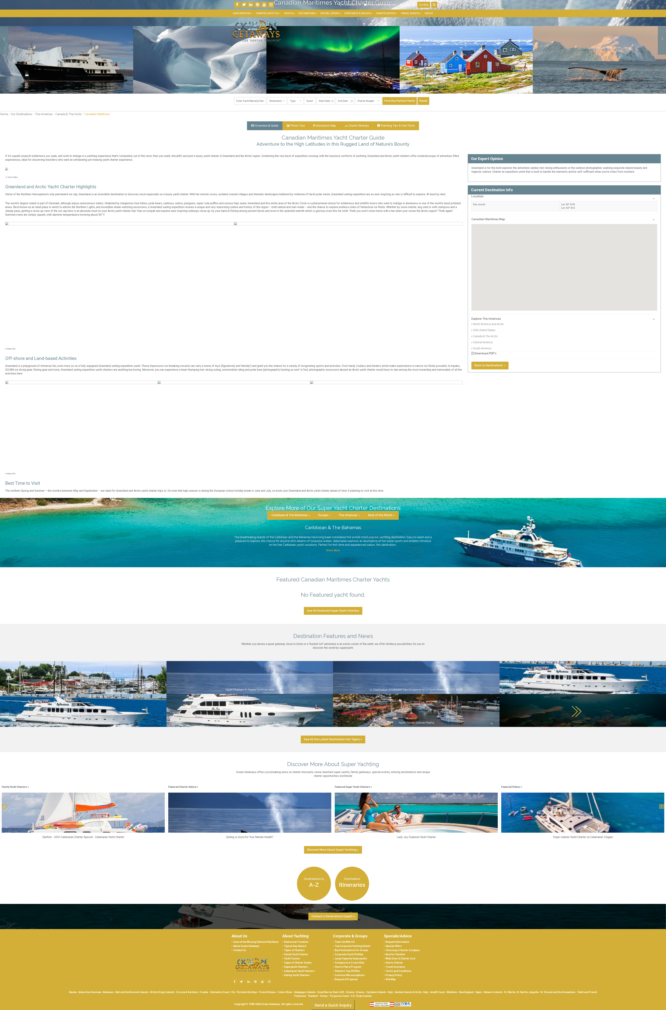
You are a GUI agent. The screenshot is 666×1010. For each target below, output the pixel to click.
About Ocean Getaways (246, 946)
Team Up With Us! (345, 941)
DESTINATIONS (306, 13)
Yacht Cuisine (292, 958)
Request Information (397, 941)
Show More (333, 550)
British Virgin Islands (162, 992)
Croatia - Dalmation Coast (214, 992)
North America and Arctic (488, 324)
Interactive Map (326, 125)
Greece (350, 992)
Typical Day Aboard (295, 946)
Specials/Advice (398, 936)
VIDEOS (429, 13)
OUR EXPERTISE (242, 13)
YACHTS (288, 13)
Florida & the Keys (247, 992)
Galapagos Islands (305, 992)
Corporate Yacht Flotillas (349, 954)
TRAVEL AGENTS (410, 13)
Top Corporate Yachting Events (352, 946)
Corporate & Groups (350, 936)
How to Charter (394, 962)
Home (4, 114)
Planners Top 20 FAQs (347, 971)
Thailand (313, 996)
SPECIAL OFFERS (329, 13)
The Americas (44, 114)
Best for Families (395, 954)
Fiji (233, 992)
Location (477, 196)
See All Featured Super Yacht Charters (333, 610)
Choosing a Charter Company (403, 950)
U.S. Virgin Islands (361, 996)
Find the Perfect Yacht (399, 100)
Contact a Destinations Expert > (333, 916)
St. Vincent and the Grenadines (557, 992)
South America (482, 348)
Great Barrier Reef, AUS (330, 992)
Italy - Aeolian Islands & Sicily (404, 992)
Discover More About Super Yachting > (333, 849)
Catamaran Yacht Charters (299, 971)
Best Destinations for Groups (351, 950)
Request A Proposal (346, 979)
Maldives (452, 992)
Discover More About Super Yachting (333, 764)
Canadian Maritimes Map (488, 219)
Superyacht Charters (296, 966)
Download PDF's (485, 353)
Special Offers (394, 946)
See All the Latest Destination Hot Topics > (333, 739)
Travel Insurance (395, 966)
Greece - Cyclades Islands (371, 992)
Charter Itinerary (358, 125)
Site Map (391, 979)
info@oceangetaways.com (381, 4)
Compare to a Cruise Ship (349, 962)
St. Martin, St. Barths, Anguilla (521, 992)
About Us (239, 936)
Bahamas (108, 992)
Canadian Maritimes (97, 114)
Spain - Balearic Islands (488, 992)
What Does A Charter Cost (400, 958)
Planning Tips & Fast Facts (398, 125)
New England (466, 992)
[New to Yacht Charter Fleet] (582, 790)
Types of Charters (294, 950)
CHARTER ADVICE (385, 13)
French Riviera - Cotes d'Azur (275, 992)
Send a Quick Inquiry (333, 1005)
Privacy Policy (394, 975)
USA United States (484, 330)
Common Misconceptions (350, 975)
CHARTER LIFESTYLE (267, 13)
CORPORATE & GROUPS (357, 13)
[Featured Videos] (249, 790)
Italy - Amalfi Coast (434, 992)
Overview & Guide (266, 125)
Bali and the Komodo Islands (132, 992)
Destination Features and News (333, 636)
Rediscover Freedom (296, 941)
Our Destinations (21, 114)
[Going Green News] (416, 790)
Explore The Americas (486, 318)
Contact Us (407, 4)
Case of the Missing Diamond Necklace (256, 941)
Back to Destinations (489, 365)
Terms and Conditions (398, 971)
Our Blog (423, 4)
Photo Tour (298, 125)
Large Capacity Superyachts (351, 958)
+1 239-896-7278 (351, 4)
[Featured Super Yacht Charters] (83, 790)
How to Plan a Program (348, 966)
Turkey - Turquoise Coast (334, 996)
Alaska (73, 992)
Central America (483, 342)
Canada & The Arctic (68, 114)
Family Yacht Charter (296, 954)
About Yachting (295, 936)
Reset (423, 100)
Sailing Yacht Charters (297, 975)
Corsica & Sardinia (187, 992)
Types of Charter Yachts (298, 962)
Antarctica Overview (89, 992)
